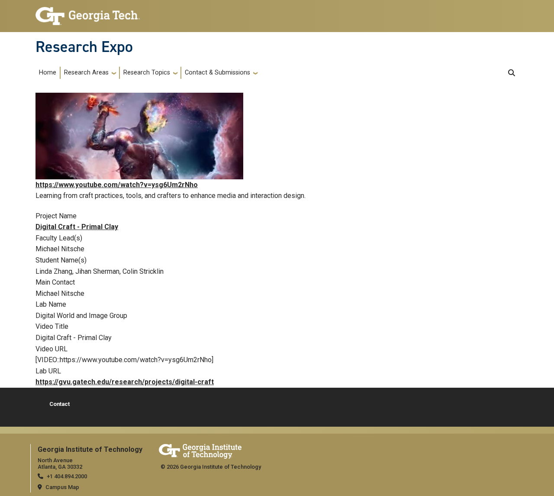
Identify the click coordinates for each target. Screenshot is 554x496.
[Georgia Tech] (200, 450)
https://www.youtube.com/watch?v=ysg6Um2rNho (116, 185)
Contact (59, 404)
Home (47, 72)
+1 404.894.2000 (67, 476)
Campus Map (62, 487)
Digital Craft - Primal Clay (76, 227)
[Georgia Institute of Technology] (87, 12)
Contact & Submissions (217, 72)
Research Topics (146, 72)
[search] (512, 72)
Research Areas (86, 72)
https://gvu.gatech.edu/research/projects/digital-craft (124, 382)
